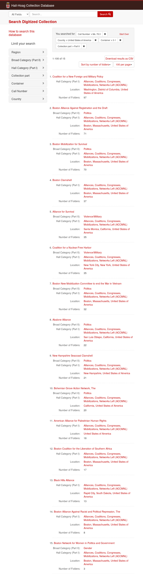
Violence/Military (93, 216)
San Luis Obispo (93, 337)
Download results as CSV (119, 58)
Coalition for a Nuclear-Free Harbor (71, 247)
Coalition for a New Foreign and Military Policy (77, 76)
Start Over (124, 33)
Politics (87, 113)
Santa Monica (91, 229)
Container (18, 83)
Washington (90, 89)
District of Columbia (108, 89)
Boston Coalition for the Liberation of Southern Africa (83, 448)
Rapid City (89, 493)
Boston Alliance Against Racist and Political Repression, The (87, 511)
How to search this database (22, 33)
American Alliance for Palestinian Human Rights (80, 420)
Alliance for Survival (63, 211)
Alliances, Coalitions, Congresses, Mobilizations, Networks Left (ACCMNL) (105, 83)
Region (16, 52)
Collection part (20, 75)
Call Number (19, 91)
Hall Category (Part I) (24, 68)
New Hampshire (92, 373)
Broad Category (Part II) (26, 60)
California (105, 229)
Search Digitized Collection (33, 21)
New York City (91, 265)
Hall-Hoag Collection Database (21, 5)
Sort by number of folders (95, 64)
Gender (88, 548)
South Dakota (103, 493)
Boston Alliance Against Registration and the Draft (79, 108)
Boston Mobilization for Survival (69, 144)
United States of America (116, 373)
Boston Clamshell (62, 180)
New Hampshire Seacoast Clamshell (72, 355)
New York (105, 265)
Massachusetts (101, 125)
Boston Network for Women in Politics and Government (84, 543)
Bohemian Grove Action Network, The (75, 388)
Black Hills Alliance (64, 480)
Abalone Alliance (61, 319)
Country (16, 99)
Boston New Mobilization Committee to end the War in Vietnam (87, 283)
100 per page (123, 64)
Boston (87, 125)
